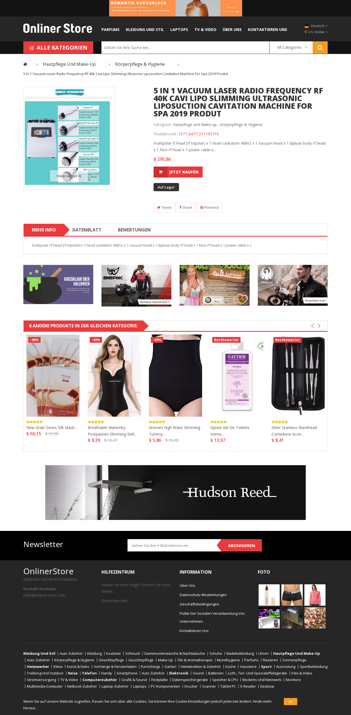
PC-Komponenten (165, 686)
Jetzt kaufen (184, 172)
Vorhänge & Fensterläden (115, 666)
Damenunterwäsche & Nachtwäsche (175, 653)
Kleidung (94, 653)
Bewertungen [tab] (134, 230)
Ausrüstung (285, 666)
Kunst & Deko (78, 666)
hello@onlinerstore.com (44, 595)
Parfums (110, 29)
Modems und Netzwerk (261, 680)
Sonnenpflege (294, 660)
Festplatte (159, 680)
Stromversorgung (41, 680)
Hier (124, 600)
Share (186, 207)
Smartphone (127, 673)
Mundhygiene (228, 660)
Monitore (293, 680)
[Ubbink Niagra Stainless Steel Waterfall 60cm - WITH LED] (291, 617)
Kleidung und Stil (145, 29)
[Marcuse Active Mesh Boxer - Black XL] (291, 594)
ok (290, 701)
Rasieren (270, 660)
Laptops (179, 29)
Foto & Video (301, 673)
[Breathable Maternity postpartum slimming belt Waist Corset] (114, 375)
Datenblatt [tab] (86, 230)
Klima (58, 666)
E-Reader (248, 686)
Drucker (191, 686)
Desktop (267, 686)
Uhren (263, 653)
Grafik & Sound (134, 680)
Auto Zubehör (71, 653)
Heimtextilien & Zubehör (201, 666)
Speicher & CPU (225, 680)
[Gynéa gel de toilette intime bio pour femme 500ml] (237, 375)
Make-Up (165, 660)
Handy (106, 673)
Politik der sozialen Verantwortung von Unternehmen (212, 617)
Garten (170, 666)
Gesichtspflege (111, 660)
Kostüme (113, 653)
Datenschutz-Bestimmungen (203, 594)
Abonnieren (241, 545)
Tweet (165, 207)
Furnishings (150, 666)
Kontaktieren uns (267, 29)
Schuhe (216, 653)
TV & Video (205, 29)
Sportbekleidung (313, 666)
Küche (230, 666)
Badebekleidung (240, 653)
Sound (198, 673)
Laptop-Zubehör (115, 686)
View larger (67, 175)
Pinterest (211, 207)
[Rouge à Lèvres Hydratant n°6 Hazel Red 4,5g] (269, 594)
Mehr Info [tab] (44, 230)
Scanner (209, 686)
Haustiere (248, 666)
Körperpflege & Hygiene (241, 124)
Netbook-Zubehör (82, 686)
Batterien (215, 673)
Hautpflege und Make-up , (196, 124)
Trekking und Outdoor (45, 673)
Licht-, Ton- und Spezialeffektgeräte (257, 673)
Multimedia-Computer (45, 686)
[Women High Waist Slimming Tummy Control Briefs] (175, 375)
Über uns (232, 29)
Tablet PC (228, 686)
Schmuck (132, 653)
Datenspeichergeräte (190, 680)
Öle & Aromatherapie (195, 660)
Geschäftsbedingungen (199, 604)
